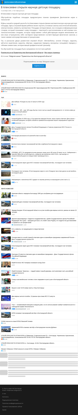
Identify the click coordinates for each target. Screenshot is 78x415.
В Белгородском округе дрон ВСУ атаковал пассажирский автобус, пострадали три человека (41, 162)
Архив (4, 410)
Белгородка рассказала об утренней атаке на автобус (29, 135)
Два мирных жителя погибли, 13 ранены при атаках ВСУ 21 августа (33, 296)
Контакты (5, 397)
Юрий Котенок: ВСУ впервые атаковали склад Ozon (28, 262)
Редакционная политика (10, 400)
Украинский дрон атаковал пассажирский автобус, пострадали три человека (36, 202)
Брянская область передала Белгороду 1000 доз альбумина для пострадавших (37, 193)
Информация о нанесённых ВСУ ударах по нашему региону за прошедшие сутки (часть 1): (41, 179)
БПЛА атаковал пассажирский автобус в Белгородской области (32, 313)
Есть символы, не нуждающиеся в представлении (28, 229)
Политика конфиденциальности (12, 403)
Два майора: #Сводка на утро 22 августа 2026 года (28, 101)
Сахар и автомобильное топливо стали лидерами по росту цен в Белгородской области (40, 279)
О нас (4, 393)
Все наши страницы (52, 53)
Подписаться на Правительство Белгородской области (22, 53)
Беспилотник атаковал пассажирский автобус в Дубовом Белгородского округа (37, 144)
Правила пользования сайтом (12, 406)
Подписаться (39, 66)
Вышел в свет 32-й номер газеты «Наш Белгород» (28, 288)
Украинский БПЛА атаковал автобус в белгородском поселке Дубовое (34, 327)
